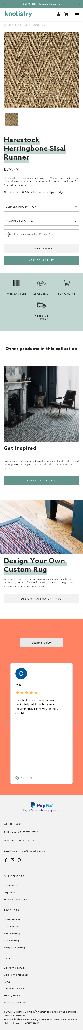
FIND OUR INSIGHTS (41, 480)
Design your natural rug (41, 598)
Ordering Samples (14, 988)
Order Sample (41, 248)
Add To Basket (41, 260)
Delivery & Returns (15, 967)
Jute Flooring (11, 940)
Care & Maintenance (16, 974)
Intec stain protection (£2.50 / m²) (34, 234)
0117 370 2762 (21, 832)
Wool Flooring (12, 919)
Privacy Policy (12, 995)
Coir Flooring (11, 926)
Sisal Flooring (12, 933)
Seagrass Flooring (14, 947)
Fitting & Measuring (15, 899)
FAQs (7, 981)
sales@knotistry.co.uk (24, 850)
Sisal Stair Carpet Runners (26, 25)
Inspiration (10, 892)
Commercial (11, 885)
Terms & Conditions (15, 1002)
